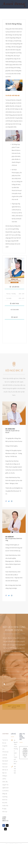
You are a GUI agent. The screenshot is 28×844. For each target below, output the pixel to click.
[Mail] (7, 825)
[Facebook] (3, 825)
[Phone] (5, 829)
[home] (5, 734)
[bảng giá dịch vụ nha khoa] (14, 258)
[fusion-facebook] (6, 501)
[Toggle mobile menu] (25, 6)
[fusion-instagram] (11, 501)
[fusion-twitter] (8, 501)
